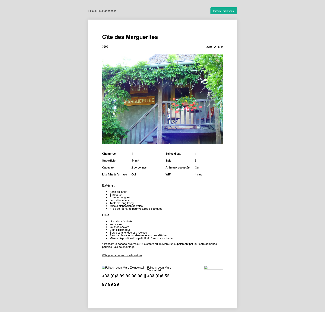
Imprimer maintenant (223, 10)
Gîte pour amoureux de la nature (122, 255)
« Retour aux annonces (102, 11)
